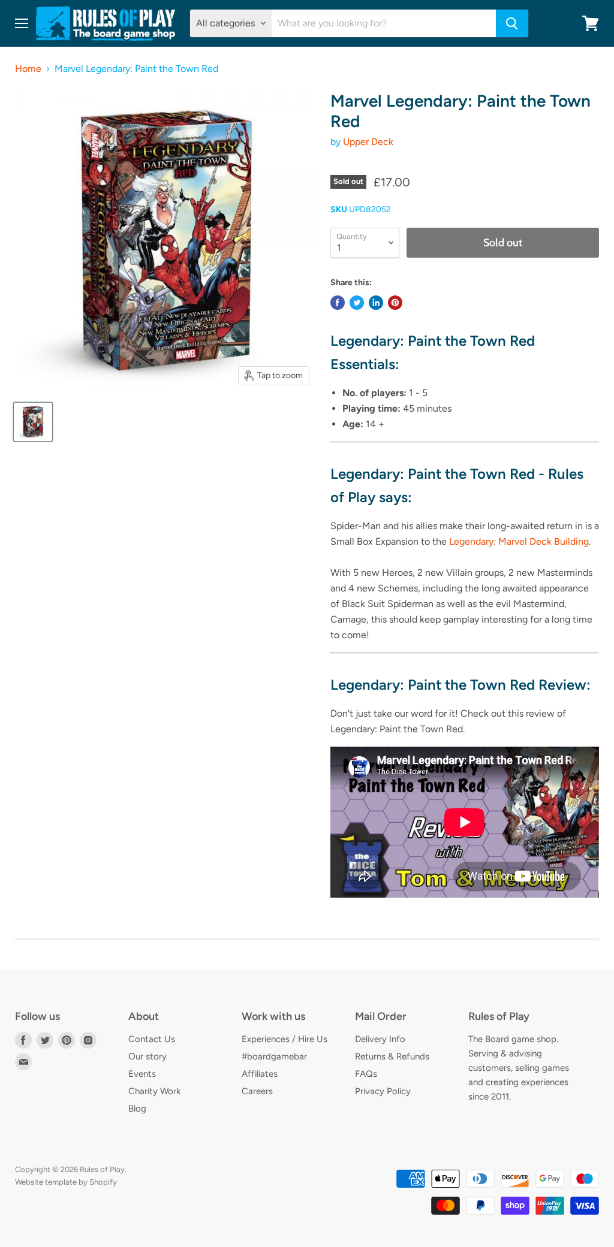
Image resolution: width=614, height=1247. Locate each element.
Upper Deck (368, 141)
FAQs (366, 1073)
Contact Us (151, 1039)
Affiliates (260, 1073)
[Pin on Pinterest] (395, 302)
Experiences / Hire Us (284, 1039)
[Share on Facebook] (337, 302)
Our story (147, 1056)
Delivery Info (380, 1039)
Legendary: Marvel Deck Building (519, 541)
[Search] (512, 23)
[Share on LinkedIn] (376, 302)
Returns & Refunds (392, 1056)
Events (142, 1073)
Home (28, 69)
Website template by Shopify (66, 1181)
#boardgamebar (274, 1056)
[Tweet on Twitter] (357, 302)
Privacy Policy (383, 1091)
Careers (257, 1091)
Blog (137, 1108)
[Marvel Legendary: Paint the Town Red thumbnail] (33, 422)
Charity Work (154, 1091)
